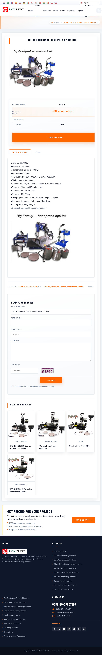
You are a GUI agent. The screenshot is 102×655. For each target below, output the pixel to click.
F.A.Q (62, 10)
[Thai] (55, 3)
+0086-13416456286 (64, 616)
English (86, 3)
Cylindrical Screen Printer (63, 589)
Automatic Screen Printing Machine (17, 607)
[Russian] (20, 3)
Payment (71, 10)
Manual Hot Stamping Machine (15, 611)
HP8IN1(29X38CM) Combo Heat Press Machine (63, 286)
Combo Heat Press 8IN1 (28, 286)
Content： (16, 340)
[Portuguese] (40, 3)
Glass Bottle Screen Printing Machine (68, 564)
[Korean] (36, 3)
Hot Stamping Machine (12, 615)
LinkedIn (64, 629)
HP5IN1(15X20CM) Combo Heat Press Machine (20, 447)
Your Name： (16, 318)
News (55, 10)
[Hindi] (44, 3)
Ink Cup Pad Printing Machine (65, 577)
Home (30, 10)
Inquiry (80, 10)
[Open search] (99, 10)
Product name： (18, 306)
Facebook (54, 629)
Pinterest (69, 629)
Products (47, 10)
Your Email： (16, 329)
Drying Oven (8, 632)
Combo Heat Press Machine (47, 447)
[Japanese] (32, 3)
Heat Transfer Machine (12, 623)
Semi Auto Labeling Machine (65, 560)
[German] (24, 3)
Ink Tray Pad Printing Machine (65, 568)
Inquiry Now (56, 137)
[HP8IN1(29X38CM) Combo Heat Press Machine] (21, 467)
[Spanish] (16, 3)
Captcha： (15, 364)
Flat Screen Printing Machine (15, 602)
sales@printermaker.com (65, 612)
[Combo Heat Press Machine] (51, 424)
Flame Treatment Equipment (14, 636)
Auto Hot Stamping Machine (14, 619)
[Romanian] (48, 3)
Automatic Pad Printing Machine (66, 572)
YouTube (74, 629)
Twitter (59, 629)
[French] (12, 3)
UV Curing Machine (11, 628)
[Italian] (28, 3)
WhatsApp (84, 629)
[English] (4, 3)
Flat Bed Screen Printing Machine (16, 598)
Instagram (79, 629)
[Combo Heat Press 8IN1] (80, 424)
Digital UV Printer (60, 551)
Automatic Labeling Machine (65, 556)
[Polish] (51, 3)
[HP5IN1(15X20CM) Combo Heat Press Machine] (21, 424)
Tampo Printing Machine (63, 581)
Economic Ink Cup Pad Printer (65, 585)
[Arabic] (8, 3)
